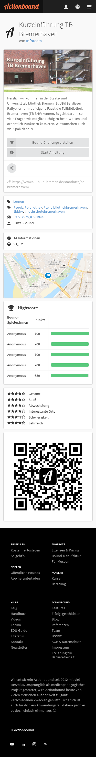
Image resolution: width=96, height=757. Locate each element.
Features (58, 608)
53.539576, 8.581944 (29, 217)
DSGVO (57, 636)
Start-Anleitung (52, 152)
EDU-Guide (19, 630)
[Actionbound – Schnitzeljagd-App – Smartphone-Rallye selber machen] (21, 6)
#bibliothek (33, 207)
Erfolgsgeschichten (66, 613)
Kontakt (17, 641)
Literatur (17, 636)
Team (56, 630)
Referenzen (60, 625)
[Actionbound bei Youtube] (12, 744)
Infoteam (34, 40)
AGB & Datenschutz (66, 641)
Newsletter (19, 647)
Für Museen (60, 561)
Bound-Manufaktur (66, 555)
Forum (16, 625)
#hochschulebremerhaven (45, 211)
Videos (16, 619)
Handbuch (19, 613)
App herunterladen (25, 578)
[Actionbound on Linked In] (23, 744)
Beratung (59, 584)
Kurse (56, 578)
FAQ (14, 608)
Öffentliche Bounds (25, 573)
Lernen (18, 201)
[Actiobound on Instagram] (34, 744)
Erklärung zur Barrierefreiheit (63, 655)
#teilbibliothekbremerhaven (65, 207)
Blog (55, 619)
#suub (18, 207)
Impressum (60, 647)
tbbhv (18, 211)
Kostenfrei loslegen (25, 550)
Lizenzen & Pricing (65, 550)
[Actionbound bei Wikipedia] (45, 744)
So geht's (18, 555)
